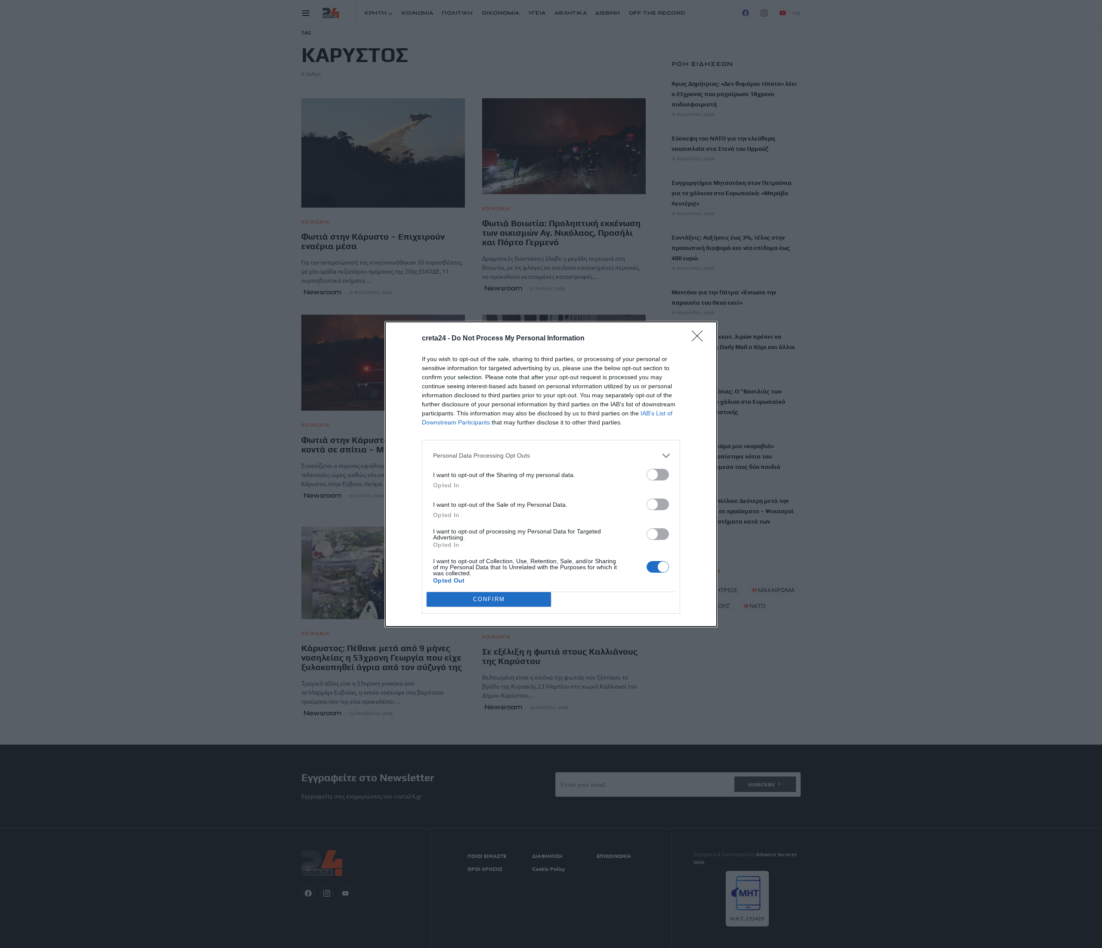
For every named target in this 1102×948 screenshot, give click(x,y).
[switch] (658, 474)
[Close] (700, 339)
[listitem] (551, 455)
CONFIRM (489, 599)
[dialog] (551, 474)
